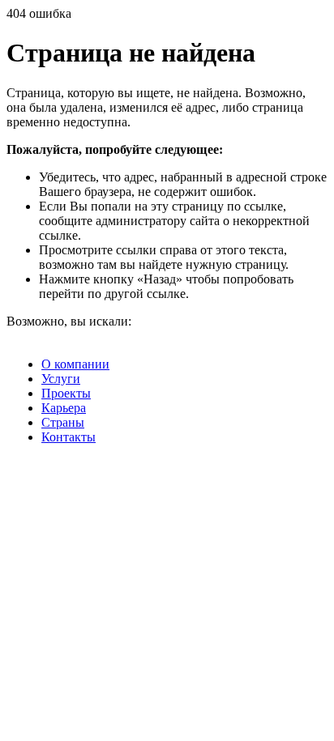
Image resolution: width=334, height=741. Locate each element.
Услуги (60, 378)
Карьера (63, 408)
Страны (62, 422)
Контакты (68, 437)
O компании (75, 364)
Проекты (66, 393)
